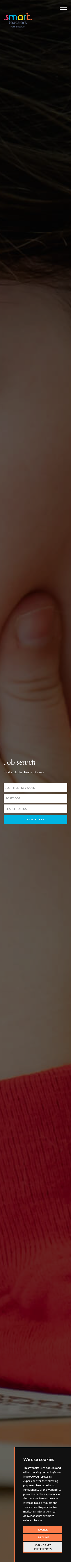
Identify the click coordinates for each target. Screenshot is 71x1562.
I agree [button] (43, 1529)
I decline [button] (43, 1537)
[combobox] (35, 808)
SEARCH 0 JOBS (35, 819)
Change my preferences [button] (43, 1547)
